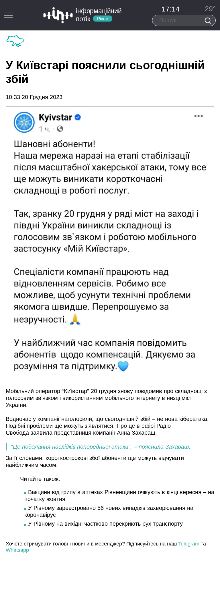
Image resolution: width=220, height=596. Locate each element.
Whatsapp (17, 550)
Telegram (188, 544)
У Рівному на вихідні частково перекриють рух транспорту (105, 523)
